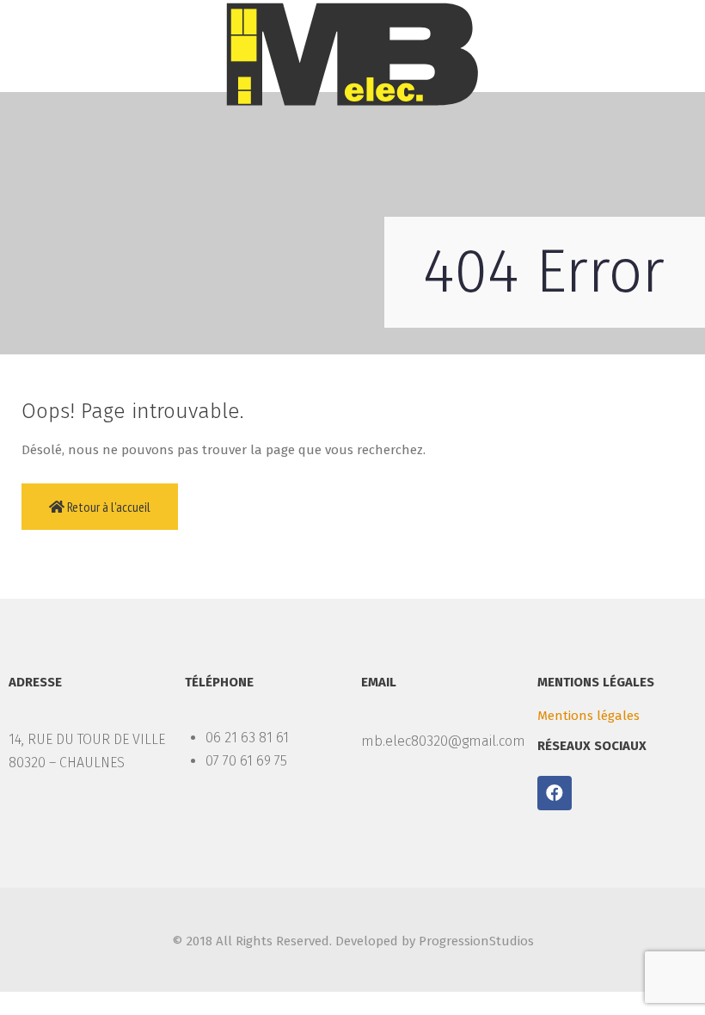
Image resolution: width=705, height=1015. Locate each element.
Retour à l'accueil (107, 506)
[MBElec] (352, 54)
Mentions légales (588, 715)
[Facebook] (554, 793)
